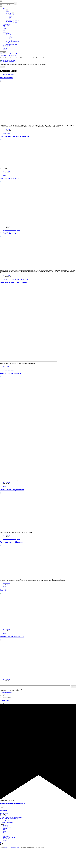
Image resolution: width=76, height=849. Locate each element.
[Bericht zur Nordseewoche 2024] (28, 677)
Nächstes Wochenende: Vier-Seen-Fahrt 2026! (11, 817)
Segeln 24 (3, 590)
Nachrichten (6, 46)
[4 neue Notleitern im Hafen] (28, 477)
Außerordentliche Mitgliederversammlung (13, 803)
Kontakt (5, 49)
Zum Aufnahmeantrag (7, 692)
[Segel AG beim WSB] (28, 267)
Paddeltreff (3, 810)
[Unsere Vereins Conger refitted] (28, 530)
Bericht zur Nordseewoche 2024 (12, 637)
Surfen (10, 40)
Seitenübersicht (6, 839)
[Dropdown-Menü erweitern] (7, 32)
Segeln (10, 38)
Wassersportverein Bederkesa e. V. (8, 55)
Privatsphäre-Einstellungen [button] (9, 837)
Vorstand (8, 33)
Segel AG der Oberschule (9, 178)
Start (4, 30)
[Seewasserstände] (28, 122)
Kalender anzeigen (4, 813)
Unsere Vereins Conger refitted (12, 490)
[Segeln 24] (28, 624)
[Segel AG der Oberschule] (28, 223)
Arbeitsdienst (9, 42)
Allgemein (5, 230)
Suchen (73, 686)
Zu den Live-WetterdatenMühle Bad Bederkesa (7, 821)
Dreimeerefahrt (4, 700)
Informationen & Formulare (12, 41)
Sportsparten (9, 34)
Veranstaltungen (6, 45)
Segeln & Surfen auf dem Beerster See (14, 136)
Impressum (5, 834)
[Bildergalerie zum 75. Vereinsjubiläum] (28, 361)
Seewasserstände (6, 78)
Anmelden (2, 842)
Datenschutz (6, 836)
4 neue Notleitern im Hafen (10, 373)
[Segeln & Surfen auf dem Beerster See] (28, 166)
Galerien (5, 48)
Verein (4, 32)
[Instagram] (2, 844)
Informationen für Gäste (11, 44)
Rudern (10, 37)
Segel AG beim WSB (8, 233)
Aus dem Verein (7, 74)
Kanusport (11, 36)
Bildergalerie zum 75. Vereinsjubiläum (15, 282)
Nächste (2, 684)
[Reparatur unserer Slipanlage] (28, 576)
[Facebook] (1, 844)
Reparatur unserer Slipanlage (11, 542)
